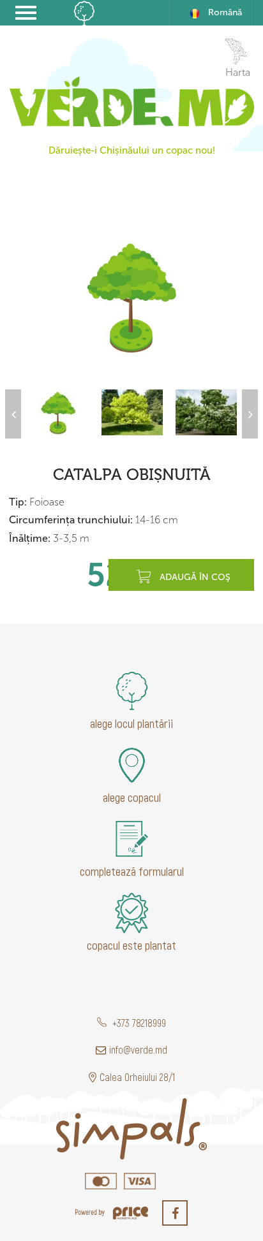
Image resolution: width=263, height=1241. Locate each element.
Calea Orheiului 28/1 (137, 1077)
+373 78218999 (138, 1023)
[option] (131, 297)
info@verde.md (138, 1049)
